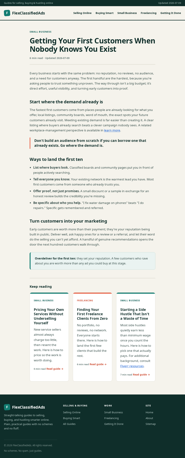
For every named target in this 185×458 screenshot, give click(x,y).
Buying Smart (104, 13)
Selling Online (82, 13)
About (149, 418)
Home (149, 412)
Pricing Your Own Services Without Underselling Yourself (49, 316)
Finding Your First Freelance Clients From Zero (92, 314)
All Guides (69, 424)
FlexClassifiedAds (25, 13)
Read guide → (54, 368)
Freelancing (148, 13)
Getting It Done (170, 13)
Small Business (127, 13)
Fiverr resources (132, 366)
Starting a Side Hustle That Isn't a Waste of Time (134, 314)
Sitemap (151, 424)
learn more (112, 130)
